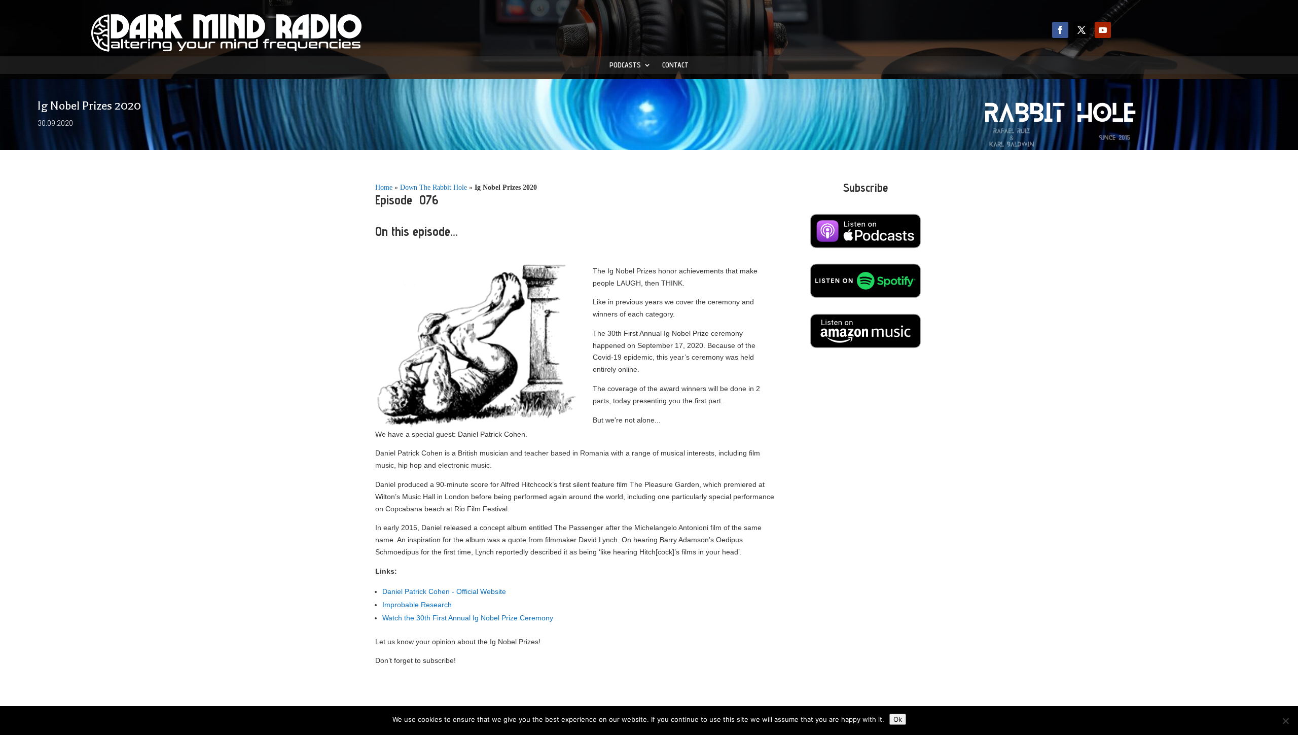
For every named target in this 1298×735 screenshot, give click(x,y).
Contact (675, 65)
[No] (1285, 721)
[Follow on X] (1081, 30)
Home (383, 187)
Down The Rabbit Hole (433, 187)
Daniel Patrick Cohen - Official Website (444, 591)
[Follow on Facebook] (1060, 30)
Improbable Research (417, 605)
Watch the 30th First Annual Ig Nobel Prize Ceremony (467, 618)
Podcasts (625, 65)
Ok (897, 719)
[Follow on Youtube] (1103, 30)
